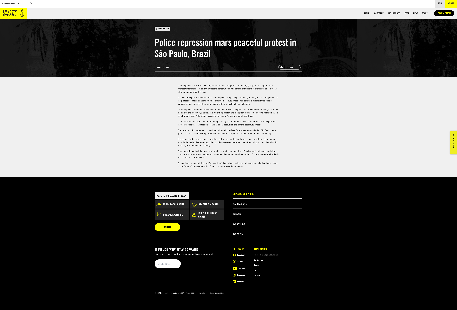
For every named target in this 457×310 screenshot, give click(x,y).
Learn (406, 13)
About (424, 13)
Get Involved (394, 13)
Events (256, 265)
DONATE (453, 144)
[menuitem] (8, 4)
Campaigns (379, 13)
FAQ (255, 270)
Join (440, 3)
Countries (239, 223)
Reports (238, 234)
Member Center (9, 3)
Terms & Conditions (217, 293)
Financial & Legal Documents (266, 255)
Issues (367, 13)
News (415, 13)
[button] (31, 3)
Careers (257, 275)
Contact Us (258, 260)
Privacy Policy (202, 293)
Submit (175, 264)
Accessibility (190, 293)
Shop (21, 3)
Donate (452, 3)
